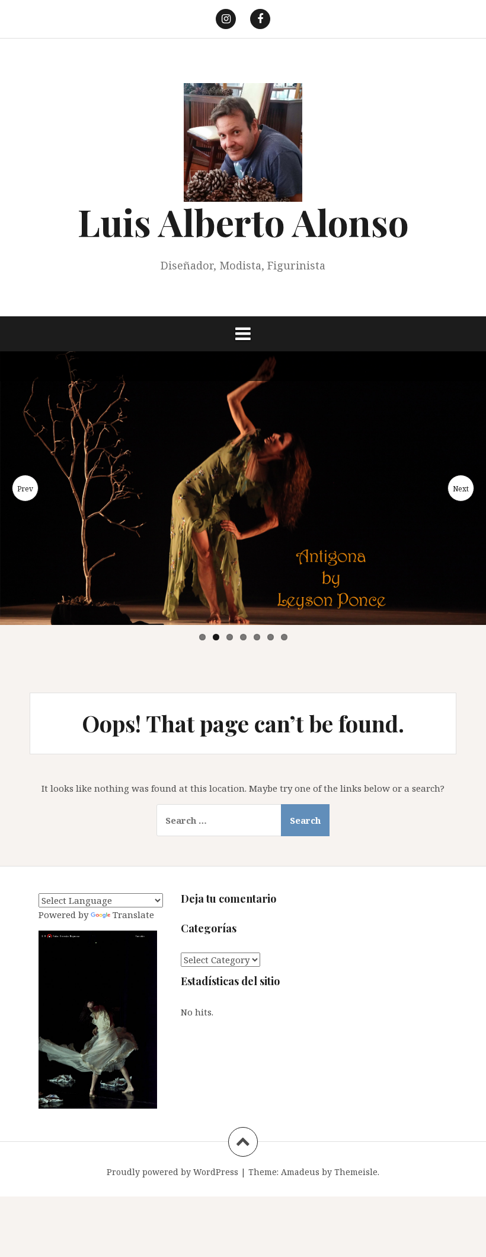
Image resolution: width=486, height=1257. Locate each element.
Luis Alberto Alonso (243, 221)
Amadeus (300, 1171)
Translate (133, 914)
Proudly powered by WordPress (172, 1171)
